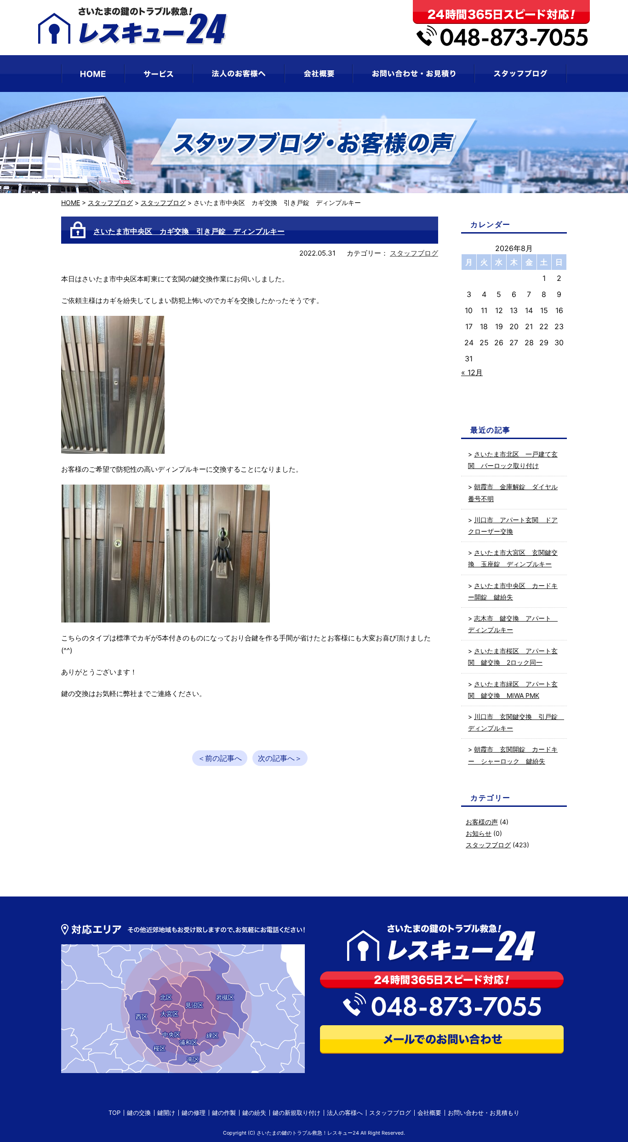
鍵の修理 (194, 1112)
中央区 (171, 1034)
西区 (142, 1016)
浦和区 (188, 1042)
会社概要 (429, 1112)
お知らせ (478, 833)
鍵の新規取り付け (296, 1112)
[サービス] (159, 73)
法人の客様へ (345, 1112)
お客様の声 (482, 822)
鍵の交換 (139, 1112)
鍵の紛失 (254, 1112)
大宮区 (169, 1013)
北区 (166, 997)
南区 (193, 1059)
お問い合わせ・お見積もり (484, 1112)
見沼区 (194, 1005)
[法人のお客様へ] (239, 73)
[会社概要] (319, 73)
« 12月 (472, 372)
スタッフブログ (110, 202)
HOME (70, 202)
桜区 (160, 1048)
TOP (114, 1112)
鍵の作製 (224, 1112)
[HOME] (93, 73)
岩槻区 (225, 997)
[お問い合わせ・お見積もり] (413, 73)
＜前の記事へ (220, 758)
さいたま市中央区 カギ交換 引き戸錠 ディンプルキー (189, 231)
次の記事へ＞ (280, 758)
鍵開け (166, 1112)
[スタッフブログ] (520, 73)
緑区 (212, 1035)
